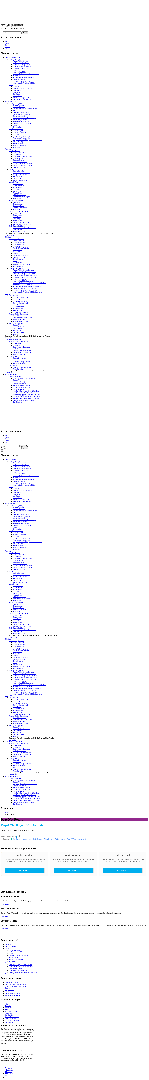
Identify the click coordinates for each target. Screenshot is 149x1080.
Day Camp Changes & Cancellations (25, 382)
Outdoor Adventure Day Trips (22, 164)
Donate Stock (17, 299)
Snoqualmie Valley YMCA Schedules (25, 288)
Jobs (6, 49)
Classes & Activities (19, 242)
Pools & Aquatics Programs (22, 123)
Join (6, 41)
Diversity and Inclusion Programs (15, 986)
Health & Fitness (14, 553)
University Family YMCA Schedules (25, 290)
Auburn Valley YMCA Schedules (23, 270)
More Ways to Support (16, 725)
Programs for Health (19, 167)
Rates (15, 125)
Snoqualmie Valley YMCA (21, 79)
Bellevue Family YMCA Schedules (24, 272)
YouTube (10, 1073)
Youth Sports (17, 198)
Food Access (17, 360)
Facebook (9, 1068)
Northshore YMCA (19, 76)
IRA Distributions (18, 307)
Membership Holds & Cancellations (24, 393)
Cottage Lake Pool (19, 171)
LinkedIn (9, 1072)
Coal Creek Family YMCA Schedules (25, 274)
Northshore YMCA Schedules (22, 285)
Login (7, 43)
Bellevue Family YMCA (21, 63)
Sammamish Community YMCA (23, 77)
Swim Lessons (17, 176)
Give (6, 294)
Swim (15, 261)
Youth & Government (20, 208)
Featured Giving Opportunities (18, 716)
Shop (6, 45)
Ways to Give (13, 698)
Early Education (18, 230)
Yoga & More (48, 839)
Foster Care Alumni (19, 349)
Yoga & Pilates (18, 266)
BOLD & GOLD (18, 87)
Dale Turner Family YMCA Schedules (25, 275)
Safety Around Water (19, 175)
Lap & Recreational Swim (21, 173)
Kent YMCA (17, 70)
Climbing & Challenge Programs (23, 156)
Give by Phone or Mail (20, 303)
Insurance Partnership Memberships (24, 118)
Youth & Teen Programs (16, 602)
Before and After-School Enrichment (24, 228)
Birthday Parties (18, 184)
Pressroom (8, 1007)
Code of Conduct (10, 1018)
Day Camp (16, 94)
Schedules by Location (16, 670)
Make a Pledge (18, 308)
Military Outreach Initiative (21, 121)
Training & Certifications (21, 180)
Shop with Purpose (19, 142)
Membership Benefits (20, 120)
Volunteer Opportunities (20, 145)
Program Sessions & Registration (23, 400)
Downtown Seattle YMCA (21, 68)
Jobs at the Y (82, 839)
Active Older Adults (19, 153)
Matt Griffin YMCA (19, 72)
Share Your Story (18, 332)
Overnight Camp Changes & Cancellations (26, 396)
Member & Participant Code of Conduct (26, 391)
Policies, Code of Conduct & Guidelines (26, 398)
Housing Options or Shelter (22, 351)
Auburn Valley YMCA (20, 61)
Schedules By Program (16, 641)
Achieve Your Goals (19, 132)
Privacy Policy (9, 1022)
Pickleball (16, 253)
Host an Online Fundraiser (21, 327)
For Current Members (16, 531)
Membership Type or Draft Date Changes (26, 395)
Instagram (9, 1070)
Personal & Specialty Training (22, 165)
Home (7, 812)
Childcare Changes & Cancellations (24, 378)
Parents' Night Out (19, 193)
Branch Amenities (18, 105)
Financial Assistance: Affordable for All (25, 109)
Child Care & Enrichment (17, 628)
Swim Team (17, 178)
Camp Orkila (17, 92)
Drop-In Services (18, 345)
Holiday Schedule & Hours (21, 136)
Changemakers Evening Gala (22, 318)
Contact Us (16, 325)
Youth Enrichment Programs (22, 197)
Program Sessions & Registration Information (27, 140)
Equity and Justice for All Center (15, 984)
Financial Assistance (19, 384)
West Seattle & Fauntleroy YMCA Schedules (27, 292)
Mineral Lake (17, 96)
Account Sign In (18, 131)
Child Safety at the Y (11, 982)
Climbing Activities (19, 244)
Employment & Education (21, 347)
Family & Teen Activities (21, 248)
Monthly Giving (18, 310)
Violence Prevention (19, 354)
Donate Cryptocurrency (20, 297)
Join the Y (8, 944)
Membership (9, 101)
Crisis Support (17, 343)
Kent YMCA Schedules (20, 279)
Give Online (17, 305)
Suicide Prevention (19, 363)
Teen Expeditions (18, 206)
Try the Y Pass (17, 127)
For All (15, 110)
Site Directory (17, 402)
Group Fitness (17, 250)
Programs (8, 149)
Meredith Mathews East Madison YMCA (26, 74)
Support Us (8, 338)
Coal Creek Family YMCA (21, 65)
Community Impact (19, 107)
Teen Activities (18, 204)
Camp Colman (17, 90)
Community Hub (18, 158)
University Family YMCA (21, 81)
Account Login (10, 974)
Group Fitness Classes (20, 162)
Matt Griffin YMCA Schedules (23, 281)
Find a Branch (5, 904)
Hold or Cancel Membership (18, 970)
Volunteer (16, 334)
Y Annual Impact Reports (13, 995)
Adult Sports (17, 154)
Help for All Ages (14, 758)
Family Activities (18, 186)
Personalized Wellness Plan (21, 138)
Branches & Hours (15, 461)
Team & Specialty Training (21, 264)
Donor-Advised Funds (20, 301)
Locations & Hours (11, 57)
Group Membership (19, 116)
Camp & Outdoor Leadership (22, 88)
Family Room (17, 187)
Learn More (8, 373)
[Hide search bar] (2, 450)
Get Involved (13, 767)
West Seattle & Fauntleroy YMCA (24, 83)
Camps (11, 487)
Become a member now (16, 505)
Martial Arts (17, 191)
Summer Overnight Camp (21, 98)
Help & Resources (15, 778)
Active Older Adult (19, 241)
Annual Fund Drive (19, 316)
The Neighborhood (19, 319)
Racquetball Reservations (21, 255)
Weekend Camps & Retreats (22, 99)
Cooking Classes (18, 160)
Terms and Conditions (12, 1020)
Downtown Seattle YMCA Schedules (25, 277)
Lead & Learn (17, 329)
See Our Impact (18, 330)
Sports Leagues (18, 259)
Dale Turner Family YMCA (22, 66)
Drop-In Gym (17, 246)
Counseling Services (19, 358)
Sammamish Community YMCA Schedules (27, 286)
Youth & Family (14, 584)
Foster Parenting (18, 369)
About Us (8, 1006)
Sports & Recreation (19, 257)
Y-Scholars (16, 209)
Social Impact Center (12, 340)
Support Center (18, 143)
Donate (7, 47)
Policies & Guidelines (12, 1017)
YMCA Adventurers (19, 195)
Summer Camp (26, 839)
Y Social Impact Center (20, 321)
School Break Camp (19, 231)
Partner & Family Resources (22, 362)
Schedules (8, 237)
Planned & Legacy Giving (21, 312)
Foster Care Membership (21, 112)
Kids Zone (16, 134)
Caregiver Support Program (22, 367)
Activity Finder (10, 235)
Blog (6, 1009)
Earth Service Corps (19, 202)
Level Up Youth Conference (22, 352)
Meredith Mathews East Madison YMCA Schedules (29, 283)
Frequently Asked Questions (22, 114)
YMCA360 (16, 147)
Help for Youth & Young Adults (19, 743)
